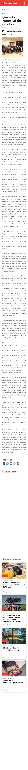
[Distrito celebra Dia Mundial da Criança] (14, 635)
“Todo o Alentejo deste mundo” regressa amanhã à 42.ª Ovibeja (14, 585)
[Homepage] (11, 3)
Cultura (4, 14)
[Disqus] (14, 494)
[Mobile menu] (24, 3)
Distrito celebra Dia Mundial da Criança (11, 649)
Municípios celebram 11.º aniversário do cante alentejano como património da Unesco (13, 618)
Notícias (7, 9)
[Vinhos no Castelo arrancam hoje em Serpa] (14, 668)
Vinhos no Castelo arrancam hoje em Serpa (13, 681)
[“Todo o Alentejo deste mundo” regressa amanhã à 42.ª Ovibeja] (14, 570)
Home (3, 9)
